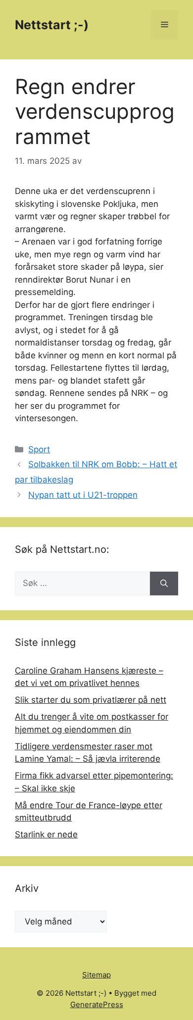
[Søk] (164, 583)
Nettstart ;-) (52, 24)
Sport (39, 449)
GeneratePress (96, 1004)
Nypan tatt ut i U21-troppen (83, 495)
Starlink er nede (46, 834)
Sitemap (96, 974)
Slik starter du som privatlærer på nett (90, 700)
